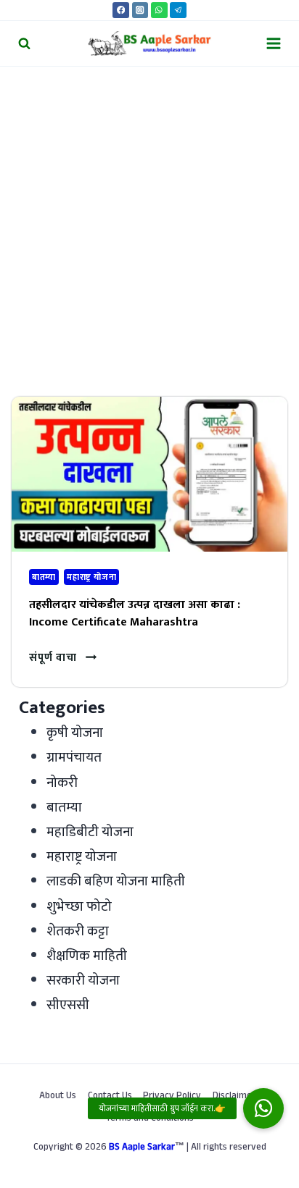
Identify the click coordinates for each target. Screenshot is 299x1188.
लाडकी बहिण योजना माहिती (115, 881)
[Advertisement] (149, 223)
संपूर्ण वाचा (63, 658)
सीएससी (67, 1005)
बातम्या (44, 577)
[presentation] (149, 474)
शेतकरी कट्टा (77, 931)
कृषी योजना (74, 733)
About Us (57, 1097)
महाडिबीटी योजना (90, 832)
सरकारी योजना (83, 980)
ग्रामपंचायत (74, 757)
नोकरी (62, 783)
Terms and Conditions (150, 1119)
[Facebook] (120, 10)
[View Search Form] (24, 43)
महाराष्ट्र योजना (91, 577)
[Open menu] (273, 43)
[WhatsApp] (159, 10)
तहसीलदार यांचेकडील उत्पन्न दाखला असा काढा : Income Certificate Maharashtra (134, 613)
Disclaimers (236, 1097)
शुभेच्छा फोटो (79, 907)
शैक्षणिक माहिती (86, 956)
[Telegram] (178, 10)
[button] (263, 1108)
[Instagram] (140, 10)
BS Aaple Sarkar (142, 1148)
